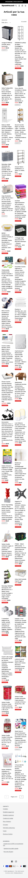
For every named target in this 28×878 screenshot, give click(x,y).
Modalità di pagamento (8, 812)
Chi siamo (5, 824)
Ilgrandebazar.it (10, 871)
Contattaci (5, 809)
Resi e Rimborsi (7, 821)
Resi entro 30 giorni (8, 851)
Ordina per (4, 20)
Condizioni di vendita (8, 818)
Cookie (4, 831)
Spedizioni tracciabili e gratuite (11, 848)
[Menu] (25, 5)
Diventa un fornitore (7, 834)
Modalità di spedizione (8, 815)
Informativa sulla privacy (9, 827)
